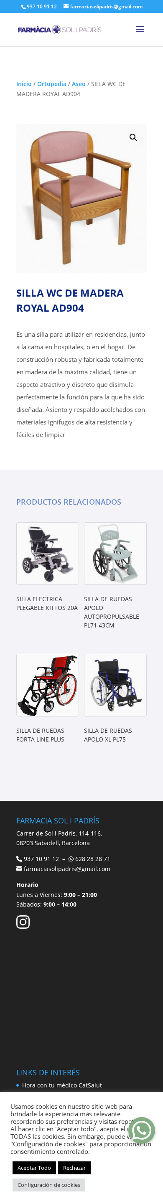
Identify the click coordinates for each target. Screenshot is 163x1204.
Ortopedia (51, 84)
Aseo (79, 84)
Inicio (24, 84)
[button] (133, 137)
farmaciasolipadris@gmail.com (67, 869)
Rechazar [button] (74, 1167)
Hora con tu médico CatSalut (62, 1085)
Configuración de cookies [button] (49, 1185)
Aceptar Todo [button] (34, 1167)
